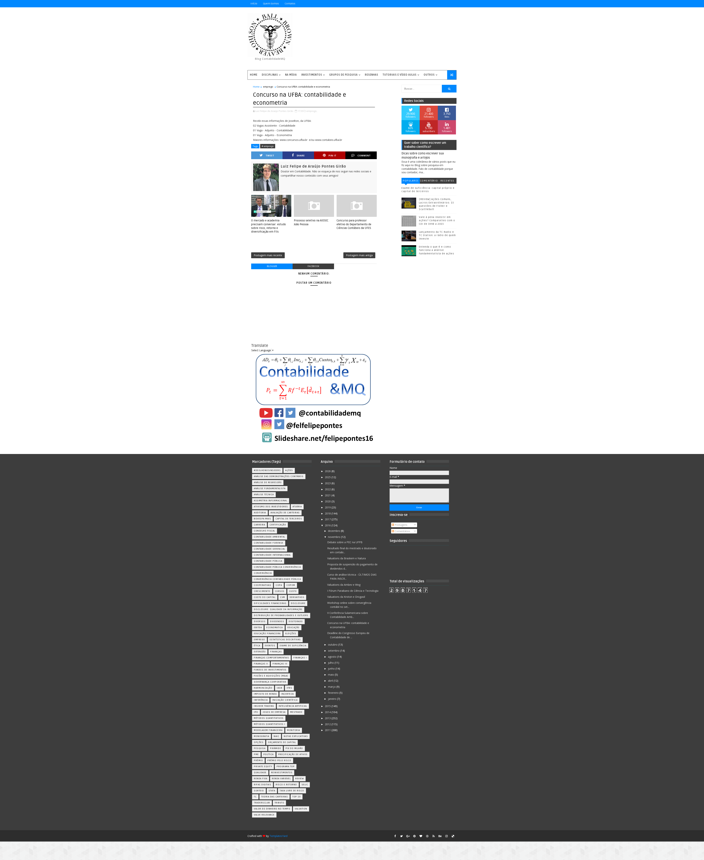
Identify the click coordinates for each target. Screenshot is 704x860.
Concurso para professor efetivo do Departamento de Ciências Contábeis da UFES (354, 224)
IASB (279, 688)
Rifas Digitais (262, 784)
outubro (333, 644)
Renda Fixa (260, 778)
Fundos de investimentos (270, 669)
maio (331, 674)
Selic (305, 784)
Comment (364, 155)
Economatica (274, 627)
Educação (293, 627)
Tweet (270, 155)
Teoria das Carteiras (274, 796)
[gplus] (408, 836)
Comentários (429, 181)
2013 (328, 718)
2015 (328, 706)
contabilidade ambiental (269, 536)
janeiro (332, 698)
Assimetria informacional (270, 500)
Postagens (400, 525)
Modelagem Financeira (268, 730)
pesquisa (259, 748)
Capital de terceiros (289, 518)
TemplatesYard (278, 836)
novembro (334, 537)
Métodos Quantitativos (269, 718)
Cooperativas (262, 585)
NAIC (276, 736)
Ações (289, 470)
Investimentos (311, 74)
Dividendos (277, 621)
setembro (334, 650)
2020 (328, 501)
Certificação (278, 524)
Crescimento (262, 591)
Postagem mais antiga (359, 255)
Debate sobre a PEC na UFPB (344, 542)
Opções (258, 742)
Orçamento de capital (282, 742)
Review (299, 778)
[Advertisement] (389, 39)
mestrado (296, 712)
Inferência (261, 700)
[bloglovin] (420, 836)
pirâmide (275, 748)
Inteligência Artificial (293, 706)
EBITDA (258, 627)
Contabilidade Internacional (272, 555)
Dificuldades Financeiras (270, 603)
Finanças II (261, 663)
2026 (328, 471)
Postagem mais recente (268, 255)
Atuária (297, 506)
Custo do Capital (265, 597)
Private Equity (263, 766)
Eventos (270, 645)
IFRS (289, 688)
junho (332, 668)
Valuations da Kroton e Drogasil (346, 596)
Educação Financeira (267, 633)
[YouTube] (427, 3)
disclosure (298, 603)
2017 (328, 519)
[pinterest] (414, 836)
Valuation (301, 808)
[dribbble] (427, 836)
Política (268, 754)
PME (256, 754)
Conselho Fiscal (264, 530)
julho (331, 662)
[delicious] (453, 836)
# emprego (268, 146)
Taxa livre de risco (292, 790)
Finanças (276, 651)
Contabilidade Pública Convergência (277, 567)
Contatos (290, 3)
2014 (328, 712)
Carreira (259, 524)
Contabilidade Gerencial (269, 549)
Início (253, 3)
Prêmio (258, 760)
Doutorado (296, 621)
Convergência (263, 573)
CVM (282, 597)
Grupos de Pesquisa (343, 74)
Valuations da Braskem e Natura (346, 558)
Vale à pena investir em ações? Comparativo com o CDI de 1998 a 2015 (437, 220)
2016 (328, 525)
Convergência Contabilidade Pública (277, 579)
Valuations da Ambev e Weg (343, 584)
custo (293, 591)
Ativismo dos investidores (271, 506)
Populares (411, 180)
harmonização (263, 688)
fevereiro (333, 692)
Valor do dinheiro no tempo (272, 808)
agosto (332, 656)
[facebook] (395, 836)
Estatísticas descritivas (285, 639)
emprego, (312, 111)
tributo (279, 802)
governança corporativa (270, 682)
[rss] (433, 836)
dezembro (334, 531)
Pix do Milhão (294, 748)
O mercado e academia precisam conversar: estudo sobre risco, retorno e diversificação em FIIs (268, 226)
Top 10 (296, 796)
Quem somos (271, 3)
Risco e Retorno (286, 784)
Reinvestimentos (282, 772)
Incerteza (287, 694)
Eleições (290, 633)
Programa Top (286, 766)
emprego (268, 86)
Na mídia (291, 74)
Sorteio (259, 790)
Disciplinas (270, 74)
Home (253, 74)
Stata (272, 790)
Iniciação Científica (285, 700)
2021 (328, 495)
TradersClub (262, 802)
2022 (328, 489)
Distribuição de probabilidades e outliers (281, 615)
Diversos (259, 621)
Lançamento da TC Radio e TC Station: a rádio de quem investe (437, 235)
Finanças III (280, 663)
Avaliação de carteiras (285, 512)
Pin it (332, 155)
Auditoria (260, 512)
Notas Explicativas (296, 736)
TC (255, 796)
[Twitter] (453, 3)
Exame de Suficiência (293, 645)
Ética (257, 645)
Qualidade (260, 772)
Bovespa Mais (262, 518)
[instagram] (446, 836)
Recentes (447, 180)
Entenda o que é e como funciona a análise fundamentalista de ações (436, 250)
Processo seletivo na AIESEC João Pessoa (311, 222)
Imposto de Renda (265, 694)
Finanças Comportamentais (271, 657)
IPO (256, 712)
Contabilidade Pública (268, 561)
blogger (272, 266)
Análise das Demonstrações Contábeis (279, 476)
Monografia (261, 736)
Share (301, 155)
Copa (279, 585)
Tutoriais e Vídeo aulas (400, 74)
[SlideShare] (446, 3)
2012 (328, 724)
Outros (429, 74)
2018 (328, 513)
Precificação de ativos (293, 754)
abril (331, 680)
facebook (313, 266)
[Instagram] (433, 3)
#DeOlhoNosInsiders (267, 470)
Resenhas (371, 74)
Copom (291, 585)
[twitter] (401, 836)
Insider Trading (264, 706)
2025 (328, 477)
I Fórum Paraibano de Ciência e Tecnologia (352, 590)
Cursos (280, 591)
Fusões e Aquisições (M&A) (271, 675)
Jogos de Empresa (274, 712)
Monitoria (293, 730)
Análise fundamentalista (270, 488)
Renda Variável (281, 778)
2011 (328, 730)
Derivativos (297, 597)
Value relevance (264, 814)
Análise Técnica (264, 494)
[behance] (440, 836)
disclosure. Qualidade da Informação (278, 609)
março (332, 686)
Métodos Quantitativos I (269, 724)
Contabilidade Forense (268, 543)
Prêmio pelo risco (279, 760)
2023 (328, 483)
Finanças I (300, 657)
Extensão (260, 651)
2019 (328, 507)
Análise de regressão (268, 482)
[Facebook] (440, 3)
